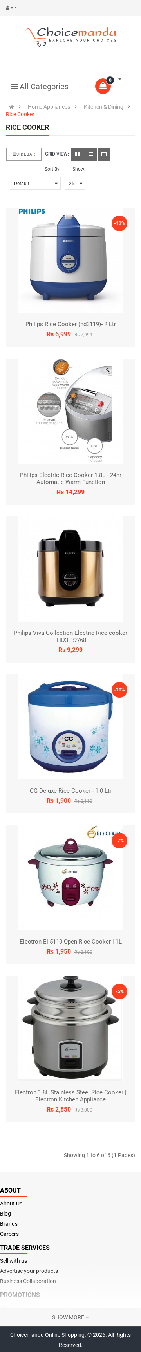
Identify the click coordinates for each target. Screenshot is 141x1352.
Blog (5, 1214)
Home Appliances (49, 107)
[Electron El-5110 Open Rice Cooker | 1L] (70, 877)
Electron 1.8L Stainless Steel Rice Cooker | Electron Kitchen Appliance (70, 1096)
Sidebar (25, 154)
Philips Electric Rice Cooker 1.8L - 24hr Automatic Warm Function (70, 479)
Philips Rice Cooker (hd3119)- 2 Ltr (70, 324)
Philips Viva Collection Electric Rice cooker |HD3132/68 (70, 636)
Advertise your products (29, 1271)
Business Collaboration (28, 1281)
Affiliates (10, 1308)
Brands (9, 1224)
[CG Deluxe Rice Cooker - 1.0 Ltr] (70, 726)
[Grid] (77, 154)
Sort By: (53, 169)
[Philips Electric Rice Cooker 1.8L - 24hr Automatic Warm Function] (70, 411)
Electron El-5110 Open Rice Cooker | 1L (71, 941)
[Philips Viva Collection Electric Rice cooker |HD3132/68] (70, 569)
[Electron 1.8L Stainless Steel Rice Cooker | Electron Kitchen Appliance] (70, 1028)
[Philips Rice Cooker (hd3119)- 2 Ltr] (70, 260)
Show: (78, 169)
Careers (9, 1234)
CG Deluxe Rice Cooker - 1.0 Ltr (71, 790)
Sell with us (13, 1261)
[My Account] (13, 8)
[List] (90, 154)
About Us (11, 1203)
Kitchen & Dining (103, 107)
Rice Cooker (20, 114)
